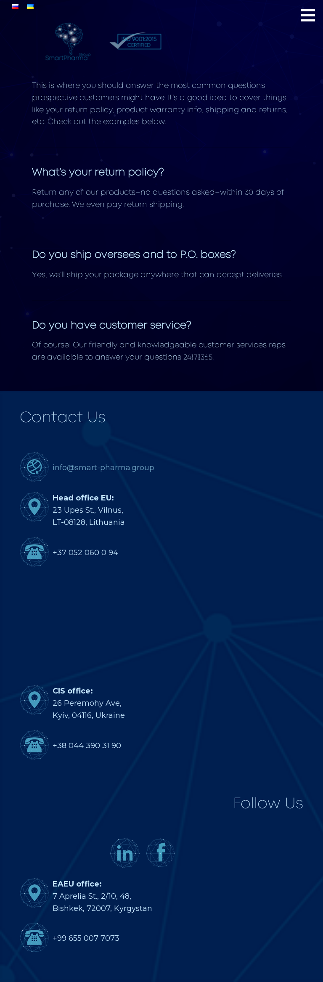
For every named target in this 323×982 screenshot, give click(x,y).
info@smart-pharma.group (103, 467)
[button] (311, 15)
